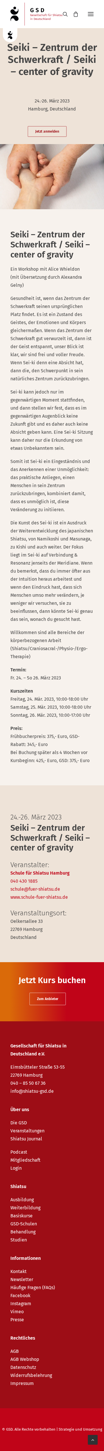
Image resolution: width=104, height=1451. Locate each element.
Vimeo (17, 1311)
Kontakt (18, 1271)
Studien (18, 1240)
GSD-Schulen (23, 1224)
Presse (17, 1319)
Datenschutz (23, 1367)
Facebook (20, 1295)
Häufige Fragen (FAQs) (32, 1287)
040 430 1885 (24, 881)
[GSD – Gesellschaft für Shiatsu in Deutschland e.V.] (36, 14)
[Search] (62, 14)
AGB (14, 1351)
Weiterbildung (25, 1207)
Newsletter (21, 1279)
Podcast (18, 1152)
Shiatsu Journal (26, 1139)
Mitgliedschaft (25, 1160)
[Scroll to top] (93, 1439)
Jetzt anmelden (47, 131)
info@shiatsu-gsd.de (32, 1091)
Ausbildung (22, 1199)
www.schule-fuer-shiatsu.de (39, 897)
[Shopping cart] (73, 14)
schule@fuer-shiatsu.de (35, 889)
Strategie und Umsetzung (80, 1429)
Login (16, 1168)
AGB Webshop (24, 1359)
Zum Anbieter (47, 999)
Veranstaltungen (27, 1131)
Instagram (20, 1303)
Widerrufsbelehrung (31, 1375)
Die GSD (18, 1122)
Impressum (22, 1383)
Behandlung (23, 1232)
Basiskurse (21, 1215)
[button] (90, 14)
